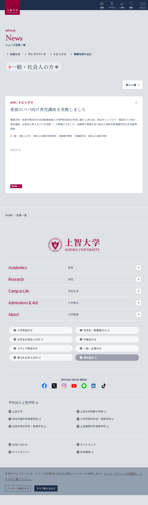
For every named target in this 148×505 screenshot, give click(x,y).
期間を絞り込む (83, 54)
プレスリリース (37, 54)
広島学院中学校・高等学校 (28, 426)
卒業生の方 (90, 339)
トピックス (59, 54)
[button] (136, 102)
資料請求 (89, 357)
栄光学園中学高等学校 (25, 419)
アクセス (112, 7)
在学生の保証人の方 (28, 339)
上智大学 (17, 411)
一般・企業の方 (93, 348)
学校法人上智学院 (22, 402)
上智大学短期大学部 (92, 411)
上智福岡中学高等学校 (93, 426)
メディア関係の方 (27, 348)
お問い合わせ (20, 444)
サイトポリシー (21, 452)
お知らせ (15, 54)
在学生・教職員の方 (95, 330)
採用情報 (85, 452)
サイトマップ (87, 444)
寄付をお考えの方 (27, 357)
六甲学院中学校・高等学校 (96, 419)
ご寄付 (122, 7)
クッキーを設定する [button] (18, 488)
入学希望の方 (25, 330)
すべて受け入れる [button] (46, 488)
